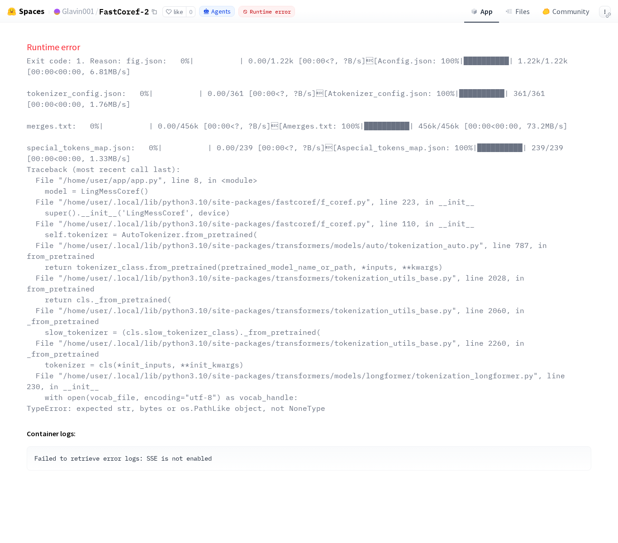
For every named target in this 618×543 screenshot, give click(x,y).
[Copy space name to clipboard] (154, 11)
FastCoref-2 (124, 11)
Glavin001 (78, 11)
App (486, 11)
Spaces (31, 11)
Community (570, 11)
